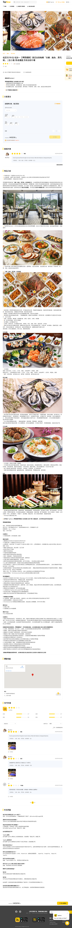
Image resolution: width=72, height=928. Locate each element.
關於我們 (52, 920)
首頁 (4, 53)
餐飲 (8, 53)
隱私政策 (45, 913)
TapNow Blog (52, 922)
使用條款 (41, 913)
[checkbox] (57, 727)
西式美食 (13, 53)
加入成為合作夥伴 (53, 924)
